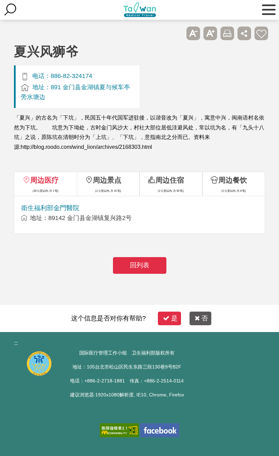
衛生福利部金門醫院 (50, 207)
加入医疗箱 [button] (261, 33)
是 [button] (174, 318)
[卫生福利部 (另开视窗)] (39, 374)
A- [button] (193, 33)
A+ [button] (210, 33)
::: (16, 343)
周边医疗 (44, 180)
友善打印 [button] (227, 33)
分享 (244, 33)
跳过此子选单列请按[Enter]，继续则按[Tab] (176, 33)
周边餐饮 (232, 180)
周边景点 (107, 180)
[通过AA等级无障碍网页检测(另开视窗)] (119, 430)
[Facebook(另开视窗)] (159, 430)
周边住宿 (169, 180)
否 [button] (204, 318)
